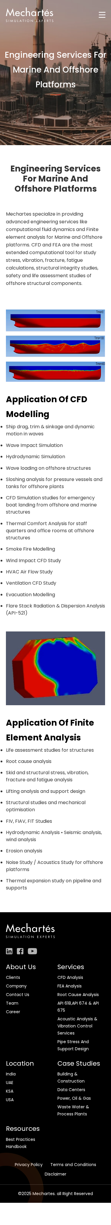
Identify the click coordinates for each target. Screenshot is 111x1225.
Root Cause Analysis (78, 995)
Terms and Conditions (73, 1165)
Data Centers (71, 1090)
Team (12, 1003)
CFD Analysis (70, 977)
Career (13, 1012)
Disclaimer (55, 1174)
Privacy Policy (29, 1165)
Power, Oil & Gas (74, 1098)
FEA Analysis (69, 986)
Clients (13, 977)
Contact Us (17, 995)
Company (16, 986)
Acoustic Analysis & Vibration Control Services (77, 1026)
